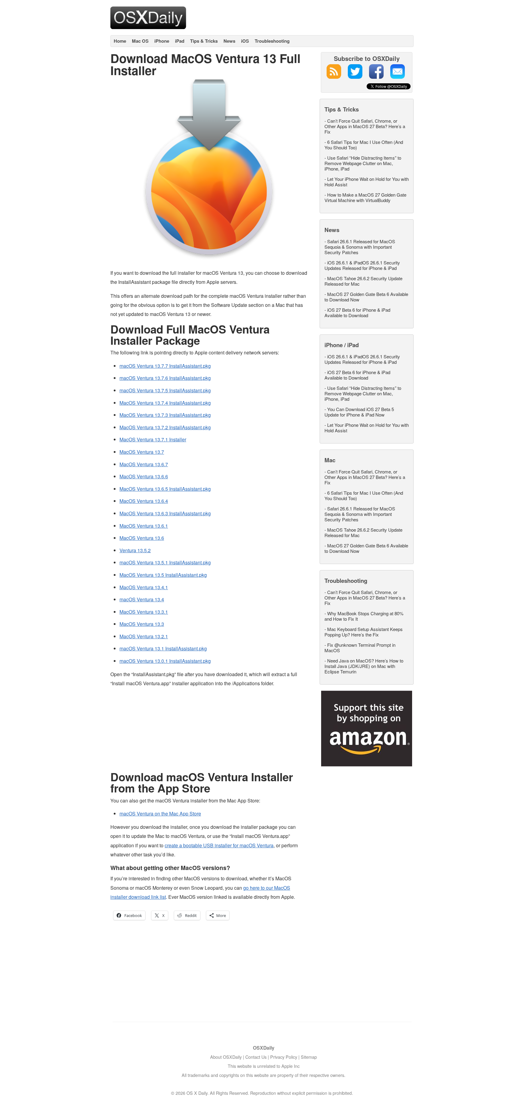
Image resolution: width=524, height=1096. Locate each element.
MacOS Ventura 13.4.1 (143, 587)
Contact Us (256, 1057)
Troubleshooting (272, 41)
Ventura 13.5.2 (135, 550)
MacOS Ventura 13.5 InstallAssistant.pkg (163, 574)
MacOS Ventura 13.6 (141, 537)
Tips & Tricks (204, 41)
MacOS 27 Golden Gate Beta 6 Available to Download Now (366, 297)
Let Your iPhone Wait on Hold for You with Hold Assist (366, 182)
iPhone (161, 41)
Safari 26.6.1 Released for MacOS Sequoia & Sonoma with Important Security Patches (359, 246)
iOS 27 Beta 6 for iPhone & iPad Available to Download (357, 312)
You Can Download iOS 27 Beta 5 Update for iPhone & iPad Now (359, 412)
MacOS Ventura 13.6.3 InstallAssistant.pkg (165, 513)
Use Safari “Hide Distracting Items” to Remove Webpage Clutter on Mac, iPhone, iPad (362, 163)
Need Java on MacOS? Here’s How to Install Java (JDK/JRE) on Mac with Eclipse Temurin (363, 666)
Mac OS (140, 41)
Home (120, 41)
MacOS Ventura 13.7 (141, 451)
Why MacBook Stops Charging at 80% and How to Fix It (363, 616)
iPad (179, 41)
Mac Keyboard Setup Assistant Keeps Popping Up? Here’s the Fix (363, 632)
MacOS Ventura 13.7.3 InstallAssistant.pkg (165, 414)
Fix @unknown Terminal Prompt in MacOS (359, 647)
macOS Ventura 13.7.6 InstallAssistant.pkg (165, 377)
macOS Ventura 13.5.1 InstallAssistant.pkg (165, 562)
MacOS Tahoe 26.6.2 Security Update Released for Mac (363, 281)
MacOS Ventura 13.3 (141, 623)
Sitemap (309, 1057)
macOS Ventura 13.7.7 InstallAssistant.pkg (165, 365)
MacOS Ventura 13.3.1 (143, 611)
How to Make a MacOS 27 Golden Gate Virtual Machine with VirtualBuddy (365, 197)
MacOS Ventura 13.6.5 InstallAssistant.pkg (165, 488)
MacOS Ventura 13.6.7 (143, 464)
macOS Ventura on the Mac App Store (160, 813)
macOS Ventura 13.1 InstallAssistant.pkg (163, 648)
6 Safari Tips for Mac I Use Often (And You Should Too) (363, 145)
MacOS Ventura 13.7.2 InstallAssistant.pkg (165, 427)
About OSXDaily (226, 1057)
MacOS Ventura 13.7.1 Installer (152, 439)
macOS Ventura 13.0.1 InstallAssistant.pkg (165, 660)
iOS (245, 41)
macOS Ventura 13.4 (141, 599)
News (229, 41)
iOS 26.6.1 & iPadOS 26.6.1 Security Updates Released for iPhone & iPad (362, 265)
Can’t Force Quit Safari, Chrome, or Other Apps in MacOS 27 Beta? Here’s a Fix (364, 126)
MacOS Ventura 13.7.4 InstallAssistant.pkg (165, 402)
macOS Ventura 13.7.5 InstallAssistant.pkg (165, 390)
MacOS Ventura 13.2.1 (143, 636)
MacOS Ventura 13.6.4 (143, 500)
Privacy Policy (283, 1057)
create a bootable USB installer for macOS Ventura (219, 845)
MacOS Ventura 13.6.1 (143, 525)
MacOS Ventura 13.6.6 (143, 476)
